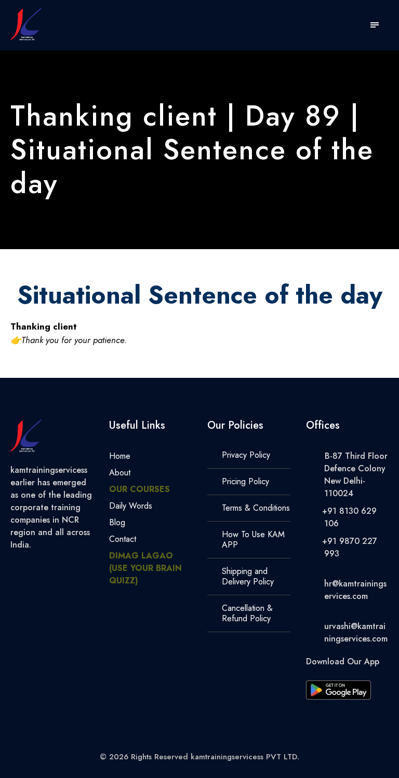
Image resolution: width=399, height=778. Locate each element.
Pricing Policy (245, 481)
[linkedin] (51, 568)
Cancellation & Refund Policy (247, 613)
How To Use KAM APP (253, 539)
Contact (122, 539)
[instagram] (89, 568)
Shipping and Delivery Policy (248, 576)
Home (119, 456)
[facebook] (32, 568)
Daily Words (130, 506)
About (119, 473)
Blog (117, 522)
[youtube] (70, 568)
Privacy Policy (246, 455)
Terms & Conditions (256, 508)
